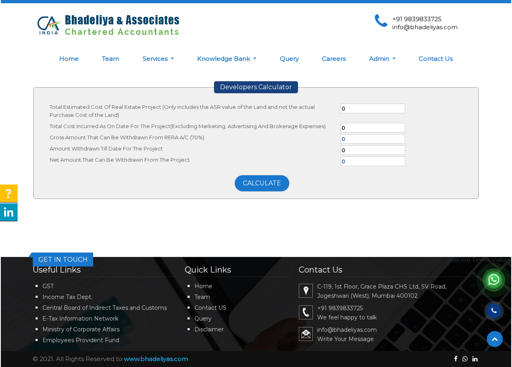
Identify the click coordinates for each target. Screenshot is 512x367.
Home (69, 58)
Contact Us (436, 58)
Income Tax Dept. (67, 297)
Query (289, 58)
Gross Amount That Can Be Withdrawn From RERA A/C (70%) (127, 137)
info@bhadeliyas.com (425, 27)
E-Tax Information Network (80, 318)
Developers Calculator (256, 87)
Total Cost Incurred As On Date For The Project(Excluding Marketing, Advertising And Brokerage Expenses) (188, 126)
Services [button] (156, 58)
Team (110, 58)
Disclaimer (209, 329)
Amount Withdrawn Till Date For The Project (106, 148)
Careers (334, 58)
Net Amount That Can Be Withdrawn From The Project (120, 159)
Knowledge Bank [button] (224, 58)
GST (48, 286)
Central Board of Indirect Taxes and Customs (104, 307)
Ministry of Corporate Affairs (81, 329)
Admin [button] (380, 58)
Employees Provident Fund (80, 340)
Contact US (210, 307)
